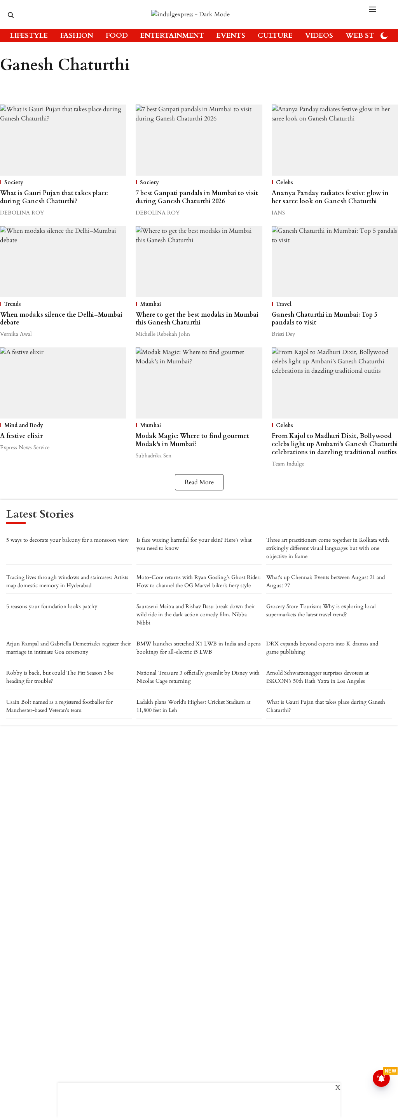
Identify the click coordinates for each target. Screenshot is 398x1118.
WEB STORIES (370, 35)
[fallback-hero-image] (63, 140)
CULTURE (275, 35)
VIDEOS (319, 35)
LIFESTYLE (29, 35)
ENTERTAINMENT (172, 35)
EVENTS (230, 35)
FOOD (117, 35)
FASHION (76, 35)
